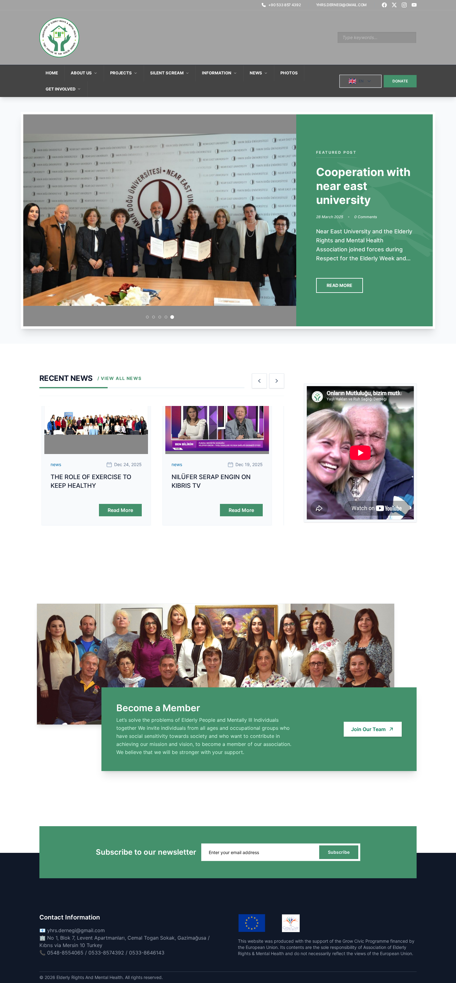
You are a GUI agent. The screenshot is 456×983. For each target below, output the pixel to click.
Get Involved (60, 88)
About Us (81, 72)
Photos (289, 72)
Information (216, 72)
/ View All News (119, 378)
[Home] (59, 37)
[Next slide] (276, 380)
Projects (121, 72)
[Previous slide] (259, 380)
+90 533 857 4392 (284, 4)
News (256, 72)
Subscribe (339, 852)
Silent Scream (167, 72)
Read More (339, 285)
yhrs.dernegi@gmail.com (341, 4)
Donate (400, 81)
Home (52, 72)
